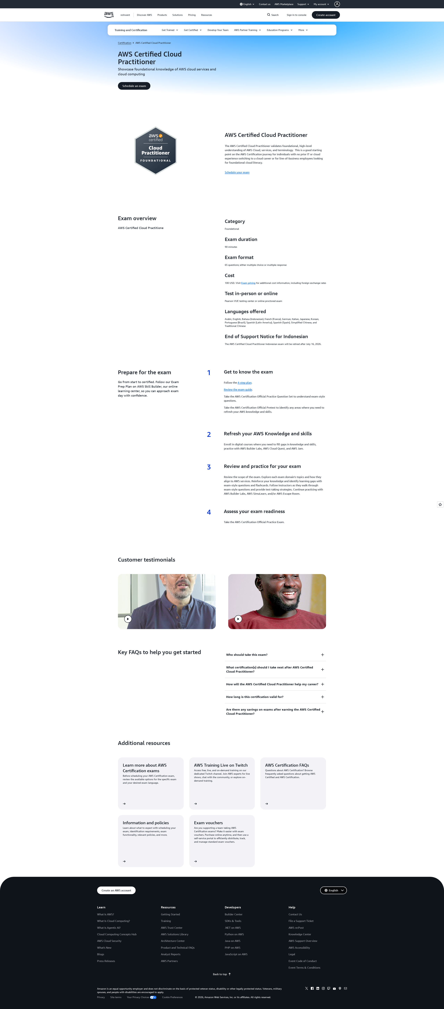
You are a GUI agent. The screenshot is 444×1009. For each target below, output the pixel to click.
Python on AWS (234, 934)
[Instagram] (323, 989)
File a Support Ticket (301, 921)
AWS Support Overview (303, 941)
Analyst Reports (170, 954)
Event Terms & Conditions (304, 967)
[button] (144, 15)
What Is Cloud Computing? (113, 921)
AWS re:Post (296, 927)
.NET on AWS (233, 927)
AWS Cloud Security (109, 941)
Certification (124, 42)
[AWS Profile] (337, 4)
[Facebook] (312, 989)
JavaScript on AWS (236, 954)
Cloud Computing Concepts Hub (116, 934)
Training (166, 921)
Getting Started (170, 914)
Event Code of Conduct (303, 961)
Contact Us (295, 914)
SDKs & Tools (233, 921)
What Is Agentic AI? (109, 927)
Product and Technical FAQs (178, 947)
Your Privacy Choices (138, 997)
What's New (104, 947)
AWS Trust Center (171, 927)
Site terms (115, 997)
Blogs (100, 954)
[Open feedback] (440, 504)
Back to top (220, 974)
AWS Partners (169, 961)
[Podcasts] (340, 989)
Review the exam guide (238, 389)
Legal (292, 954)
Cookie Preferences (172, 997)
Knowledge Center (300, 934)
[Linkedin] (317, 989)
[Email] (345, 989)
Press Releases (106, 961)
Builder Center (233, 914)
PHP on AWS (232, 947)
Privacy (101, 997)
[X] (306, 989)
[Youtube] (334, 989)
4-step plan (244, 382)
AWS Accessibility (299, 947)
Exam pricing (248, 282)
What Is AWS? (105, 914)
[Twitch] (328, 989)
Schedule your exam (237, 172)
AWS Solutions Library (174, 934)
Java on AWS (232, 941)
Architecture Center (173, 941)
